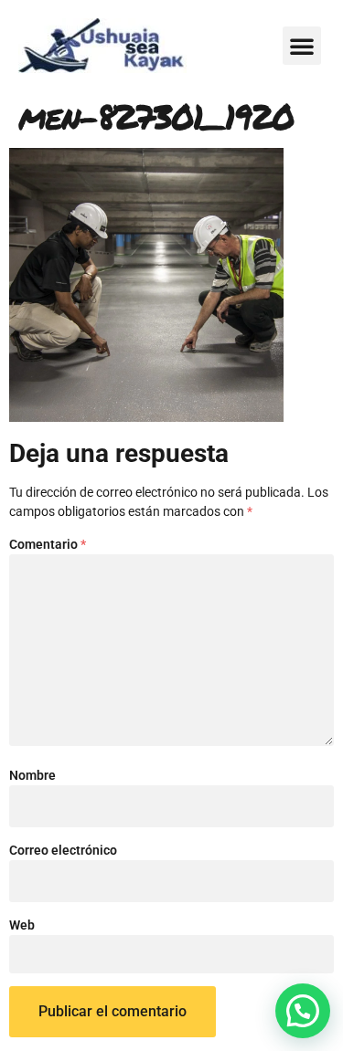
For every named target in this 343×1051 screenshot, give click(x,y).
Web (22, 925)
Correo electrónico (63, 850)
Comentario (47, 544)
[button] (302, 45)
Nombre (32, 775)
